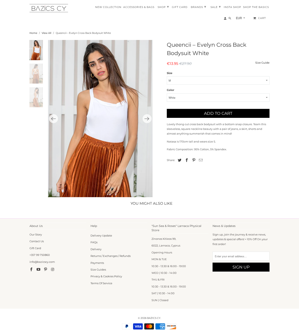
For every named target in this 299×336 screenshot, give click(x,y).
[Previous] (53, 118)
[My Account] (225, 19)
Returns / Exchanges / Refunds (111, 256)
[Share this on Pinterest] (193, 160)
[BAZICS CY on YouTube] (39, 269)
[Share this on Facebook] (186, 160)
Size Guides (98, 269)
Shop (163, 6)
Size (169, 73)
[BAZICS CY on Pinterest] (46, 269)
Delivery (96, 249)
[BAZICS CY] (49, 8)
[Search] (230, 19)
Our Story (35, 234)
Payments (97, 262)
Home (33, 32)
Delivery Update (101, 235)
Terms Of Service (101, 283)
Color (170, 90)
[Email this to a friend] (200, 160)
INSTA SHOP (232, 7)
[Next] (147, 118)
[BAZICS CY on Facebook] (31, 269)
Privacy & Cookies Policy (106, 276)
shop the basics (256, 7)
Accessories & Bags (138, 7)
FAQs (94, 242)
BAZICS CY (153, 317)
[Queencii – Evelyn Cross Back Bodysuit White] (100, 118)
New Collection (108, 7)
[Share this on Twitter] (179, 160)
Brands (198, 6)
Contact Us (36, 241)
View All (46, 32)
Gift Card (35, 248)
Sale (216, 6)
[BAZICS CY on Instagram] (53, 269)
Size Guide (262, 62)
